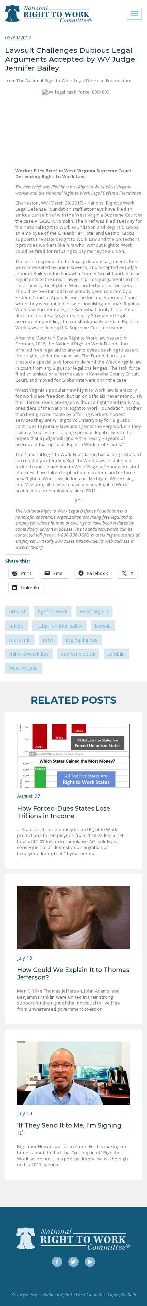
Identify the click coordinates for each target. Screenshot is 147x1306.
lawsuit (103, 626)
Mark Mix (19, 640)
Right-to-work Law (29, 654)
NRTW (48, 640)
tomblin (116, 654)
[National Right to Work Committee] (49, 13)
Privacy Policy (24, 1294)
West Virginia (94, 611)
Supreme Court (78, 654)
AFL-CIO (16, 626)
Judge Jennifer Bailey (59, 626)
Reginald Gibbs (82, 640)
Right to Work (52, 611)
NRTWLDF (17, 611)
